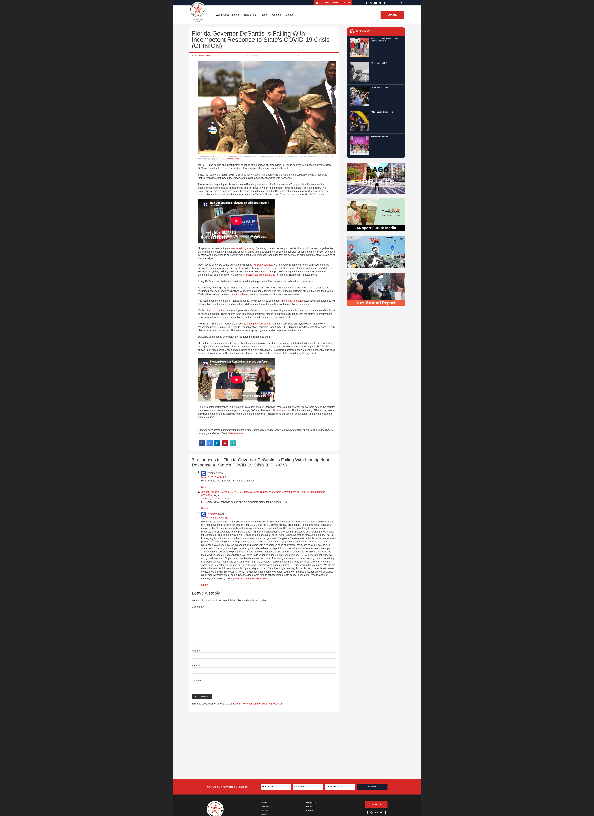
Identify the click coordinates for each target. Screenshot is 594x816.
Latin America (267, 807)
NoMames (310, 807)
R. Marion (212, 514)
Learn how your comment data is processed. (259, 703)
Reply (204, 487)
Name (196, 650)
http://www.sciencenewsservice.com (250, 578)
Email (196, 665)
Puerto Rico (266, 811)
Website (196, 680)
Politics (264, 803)
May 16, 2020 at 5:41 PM (214, 477)
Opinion (276, 14)
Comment (198, 607)
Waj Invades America (227, 14)
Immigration (311, 803)
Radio (264, 14)
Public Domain (232, 159)
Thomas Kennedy (202, 55)
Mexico (264, 815)
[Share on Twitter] (210, 445)
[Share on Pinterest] (225, 445)
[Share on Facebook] (202, 445)
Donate (392, 15)
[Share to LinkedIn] (217, 445)
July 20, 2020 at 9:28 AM (214, 518)
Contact (290, 14)
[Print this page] (233, 445)
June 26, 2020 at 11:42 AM (215, 498)
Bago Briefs (249, 14)
